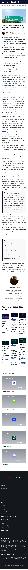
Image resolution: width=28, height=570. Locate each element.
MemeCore (6, 391)
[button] (26, 2)
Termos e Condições (5, 525)
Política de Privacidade (6, 527)
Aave (4, 464)
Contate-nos (4, 488)
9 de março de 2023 (19, 259)
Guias (2, 502)
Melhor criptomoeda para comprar (8, 516)
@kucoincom (14, 243)
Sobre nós (3, 485)
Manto (4, 446)
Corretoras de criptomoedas (7, 513)
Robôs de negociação (5, 511)
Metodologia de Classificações (7, 493)
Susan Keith (6, 331)
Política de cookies (5, 530)
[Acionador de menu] (3, 2)
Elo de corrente (7, 428)
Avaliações (3, 499)
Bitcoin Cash (6, 410)
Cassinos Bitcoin (4, 519)
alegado (4, 131)
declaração (14, 98)
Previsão (3, 505)
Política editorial (4, 491)
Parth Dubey (13, 287)
